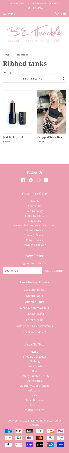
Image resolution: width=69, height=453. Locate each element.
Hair (34, 371)
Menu (11, 13)
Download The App (34, 245)
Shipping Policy (34, 215)
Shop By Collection (34, 356)
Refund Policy (34, 240)
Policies (34, 405)
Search (34, 201)
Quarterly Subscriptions (34, 385)
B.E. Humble (38, 420)
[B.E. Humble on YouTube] (46, 180)
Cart (63, 13)
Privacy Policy (34, 230)
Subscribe (54, 271)
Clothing (34, 361)
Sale (34, 395)
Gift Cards (34, 390)
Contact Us (34, 206)
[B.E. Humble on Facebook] (23, 180)
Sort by (7, 72)
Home (6, 54)
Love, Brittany (34, 400)
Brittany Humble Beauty (34, 376)
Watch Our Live (34, 410)
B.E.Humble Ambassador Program (34, 225)
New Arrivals (34, 366)
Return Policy (34, 211)
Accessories (34, 380)
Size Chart (34, 220)
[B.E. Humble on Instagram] (38, 180)
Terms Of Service (34, 235)
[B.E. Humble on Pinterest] (31, 180)
